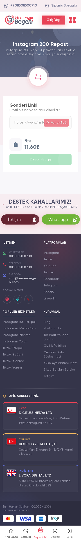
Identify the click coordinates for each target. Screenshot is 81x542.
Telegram (51, 285)
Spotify (49, 292)
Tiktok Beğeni (13, 354)
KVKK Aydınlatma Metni (61, 363)
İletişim (49, 376)
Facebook (51, 279)
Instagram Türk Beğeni (19, 328)
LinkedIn (50, 298)
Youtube (50, 266)
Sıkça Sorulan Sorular (59, 369)
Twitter (49, 272)
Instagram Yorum (15, 341)
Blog (47, 322)
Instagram (51, 252)
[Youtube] (28, 299)
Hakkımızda (52, 328)
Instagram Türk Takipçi (19, 322)
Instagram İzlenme (17, 335)
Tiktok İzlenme (13, 361)
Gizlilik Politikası (55, 345)
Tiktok (48, 259)
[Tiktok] (18, 299)
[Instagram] (7, 299)
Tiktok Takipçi (12, 348)
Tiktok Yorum (12, 367)
